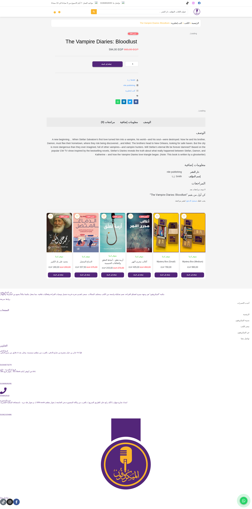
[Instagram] (193, 3)
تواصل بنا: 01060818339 (110, 3)
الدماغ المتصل (86, 261)
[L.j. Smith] (137, 80)
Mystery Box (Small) (166, 261)
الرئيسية (195, 23)
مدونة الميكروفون (242, 320)
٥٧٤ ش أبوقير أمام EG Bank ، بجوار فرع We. (18, 371)
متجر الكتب (245, 326)
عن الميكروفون (243, 332)
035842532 (4, 396)
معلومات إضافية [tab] (129, 122)
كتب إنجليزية (176, 23)
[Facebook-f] (16, 502)
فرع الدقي (4, 351)
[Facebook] (199, 3)
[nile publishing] (137, 85)
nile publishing (129, 85)
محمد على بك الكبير (59, 261)
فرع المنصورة (5, 401)
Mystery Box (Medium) (192, 261)
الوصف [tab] (147, 122)
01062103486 (6, 415)
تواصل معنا (245, 338)
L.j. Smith (131, 80)
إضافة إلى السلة (106, 64)
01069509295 (6, 384)
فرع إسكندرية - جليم (8, 370)
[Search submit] (94, 11)
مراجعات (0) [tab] (108, 122)
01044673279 (6, 365)
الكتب (186, 23)
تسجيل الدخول (191, 201)
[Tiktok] (187, 3)
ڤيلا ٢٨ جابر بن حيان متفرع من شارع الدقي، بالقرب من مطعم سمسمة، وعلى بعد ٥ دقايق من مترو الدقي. (41, 353)
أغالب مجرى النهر (139, 261)
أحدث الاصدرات (243, 303)
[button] (136, 101)
